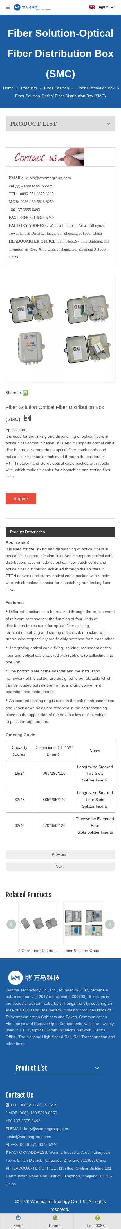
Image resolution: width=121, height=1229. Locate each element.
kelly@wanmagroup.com (31, 186)
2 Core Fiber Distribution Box (38, 950)
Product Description (27, 532)
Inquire (21, 498)
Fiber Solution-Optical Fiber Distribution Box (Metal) (83, 950)
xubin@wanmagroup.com (48, 178)
